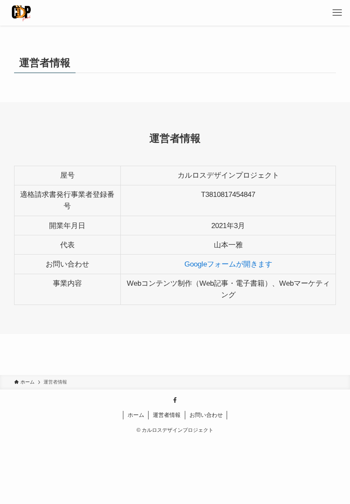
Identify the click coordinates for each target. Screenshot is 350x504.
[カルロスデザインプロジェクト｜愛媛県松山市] (21, 13)
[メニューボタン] (337, 13)
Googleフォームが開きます (228, 264)
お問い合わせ (206, 415)
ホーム (136, 415)
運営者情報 (167, 415)
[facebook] (175, 400)
